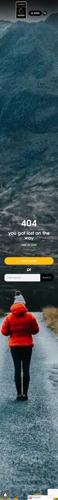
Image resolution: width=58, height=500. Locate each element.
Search (47, 277)
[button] (45, 13)
